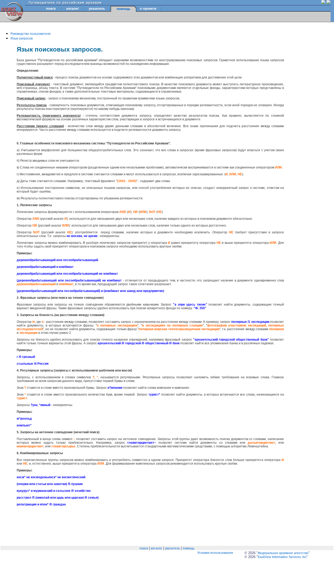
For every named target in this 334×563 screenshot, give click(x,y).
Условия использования (215, 553)
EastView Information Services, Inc (282, 557)
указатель (97, 8)
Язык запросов (21, 38)
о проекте (148, 8)
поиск (51, 8)
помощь (188, 548)
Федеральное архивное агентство (283, 553)
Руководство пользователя (30, 34)
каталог (72, 8)
